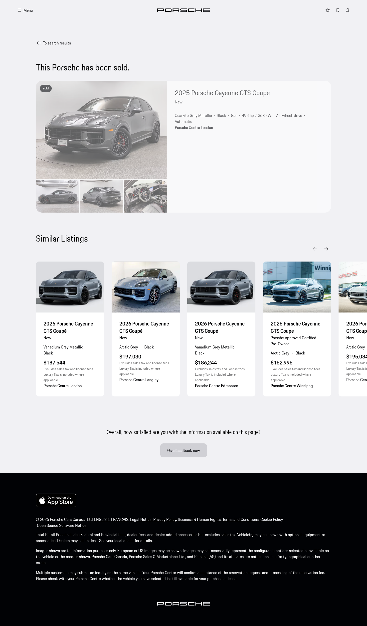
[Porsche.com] (183, 10)
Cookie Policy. (271, 519)
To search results (57, 43)
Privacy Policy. (165, 519)
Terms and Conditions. (240, 519)
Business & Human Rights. (199, 519)
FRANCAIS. (120, 519)
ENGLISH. (102, 519)
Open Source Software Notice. (62, 525)
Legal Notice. (141, 519)
